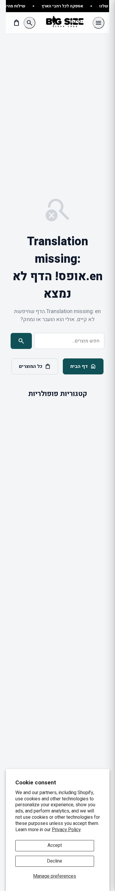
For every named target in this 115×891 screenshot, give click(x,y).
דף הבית (83, 366)
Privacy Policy (66, 829)
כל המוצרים (35, 366)
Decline (54, 861)
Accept (54, 845)
